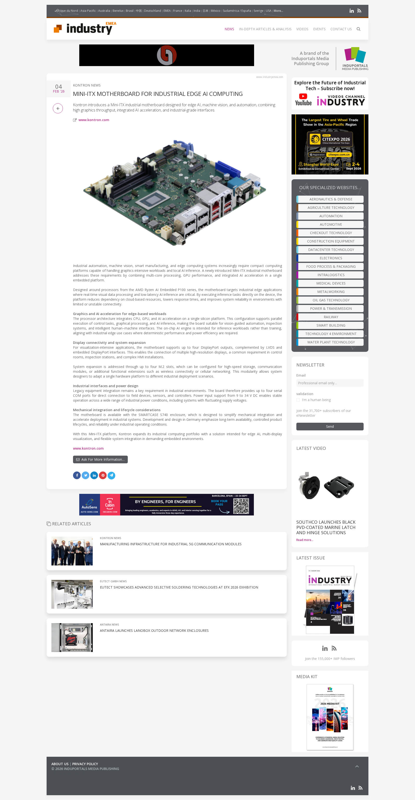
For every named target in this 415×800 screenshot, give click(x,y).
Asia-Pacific (88, 11)
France (177, 11)
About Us (59, 764)
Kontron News (87, 85)
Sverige (258, 11)
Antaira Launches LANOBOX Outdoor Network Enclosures (154, 630)
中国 (139, 11)
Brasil (130, 11)
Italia (188, 11)
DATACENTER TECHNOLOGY (331, 249)
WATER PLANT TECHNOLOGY (331, 342)
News (229, 29)
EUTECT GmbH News (113, 581)
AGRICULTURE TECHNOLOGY (331, 207)
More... (278, 11)
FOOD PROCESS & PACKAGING (331, 266)
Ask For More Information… (102, 459)
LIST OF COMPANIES (67, 773)
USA (268, 11)
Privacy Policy (85, 764)
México (215, 11)
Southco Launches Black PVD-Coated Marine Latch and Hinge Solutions (325, 527)
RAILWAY (331, 317)
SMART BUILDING (331, 325)
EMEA (167, 11)
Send (330, 426)
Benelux (118, 11)
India (197, 11)
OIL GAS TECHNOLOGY (331, 300)
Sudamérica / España (237, 11)
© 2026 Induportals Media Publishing (85, 768)
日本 (205, 11)
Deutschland (152, 11)
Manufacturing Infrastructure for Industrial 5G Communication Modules (171, 544)
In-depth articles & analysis (265, 29)
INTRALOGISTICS (331, 275)
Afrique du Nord (67, 11)
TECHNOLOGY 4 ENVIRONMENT (331, 333)
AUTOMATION (330, 216)
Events (319, 29)
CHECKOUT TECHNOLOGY (331, 232)
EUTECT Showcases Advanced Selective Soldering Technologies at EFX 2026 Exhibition (179, 587)
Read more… (304, 540)
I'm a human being (316, 399)
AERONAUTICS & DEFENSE (331, 199)
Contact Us (341, 29)
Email (301, 375)
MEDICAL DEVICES (331, 283)
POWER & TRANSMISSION (331, 308)
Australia (104, 11)
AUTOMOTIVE (331, 224)
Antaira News (109, 624)
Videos (302, 29)
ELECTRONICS (331, 258)
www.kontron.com (94, 120)
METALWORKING (331, 291)
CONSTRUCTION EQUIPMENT (331, 241)
